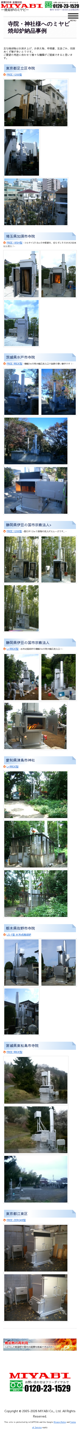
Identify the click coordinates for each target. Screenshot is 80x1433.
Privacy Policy (60, 1422)
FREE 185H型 (14, 242)
